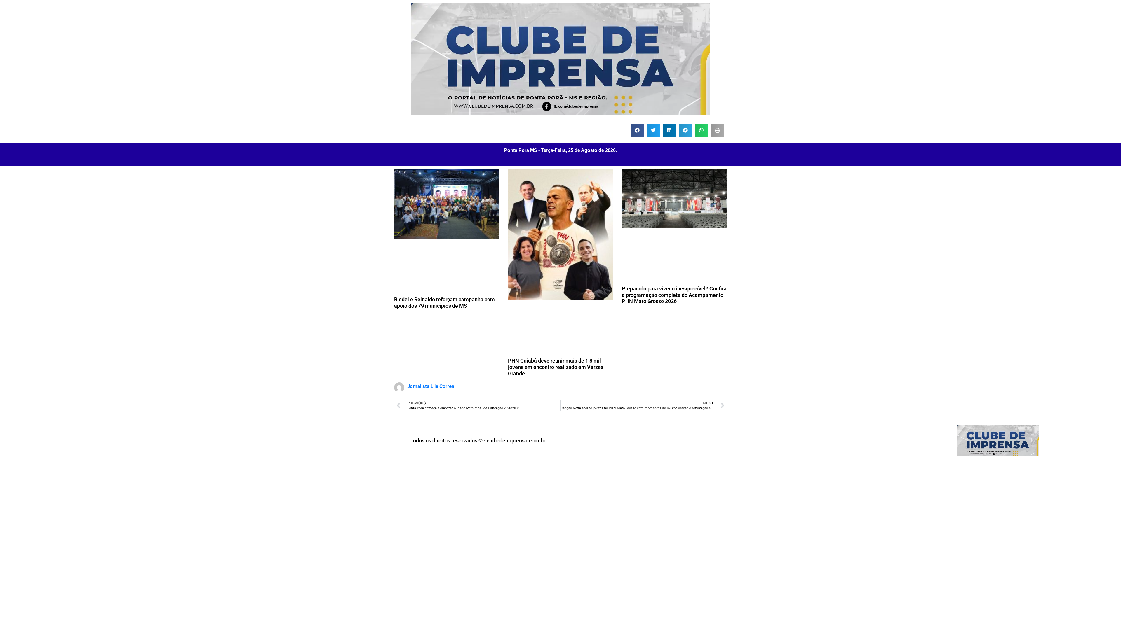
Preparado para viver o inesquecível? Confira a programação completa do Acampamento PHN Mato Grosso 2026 (674, 295)
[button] (637, 130)
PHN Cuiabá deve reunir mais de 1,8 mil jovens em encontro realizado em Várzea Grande (556, 367)
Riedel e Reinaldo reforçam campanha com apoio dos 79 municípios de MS (444, 302)
